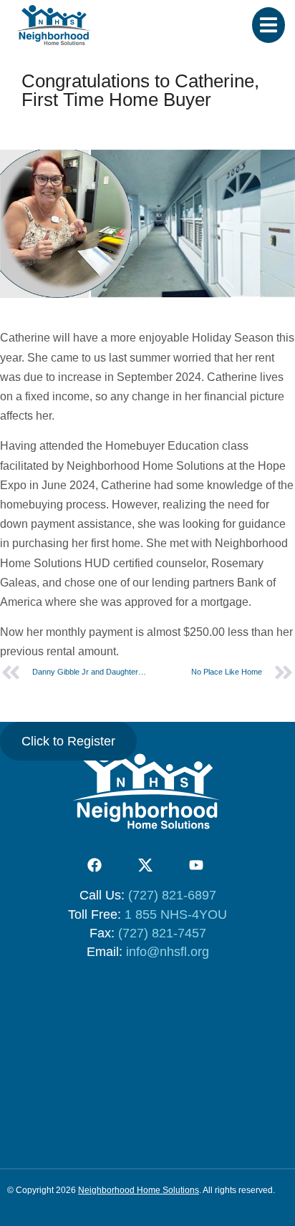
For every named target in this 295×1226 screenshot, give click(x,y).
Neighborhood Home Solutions (138, 1190)
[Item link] (94, 865)
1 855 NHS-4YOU (176, 914)
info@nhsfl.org (167, 952)
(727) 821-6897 (172, 895)
